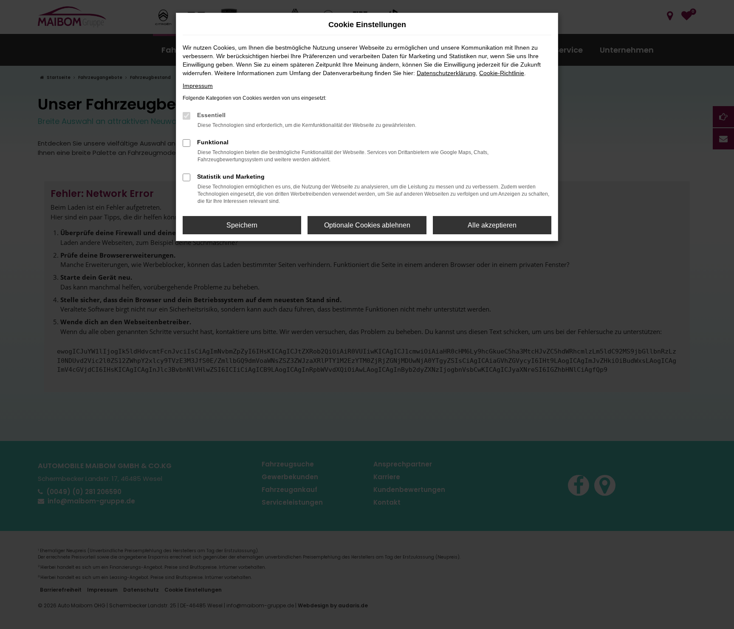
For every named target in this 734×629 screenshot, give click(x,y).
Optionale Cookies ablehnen (367, 225)
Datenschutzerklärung (446, 73)
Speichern (241, 225)
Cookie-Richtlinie (501, 73)
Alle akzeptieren (492, 225)
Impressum (198, 85)
